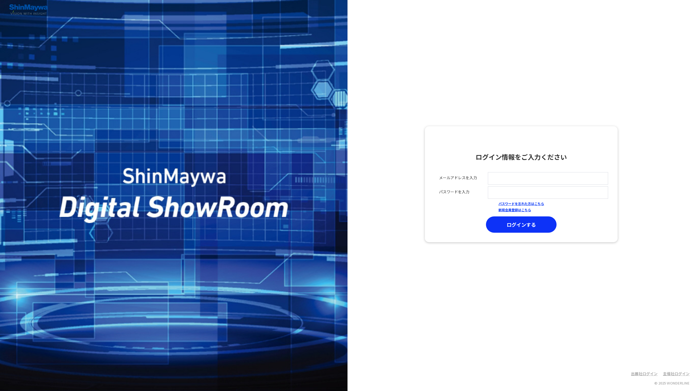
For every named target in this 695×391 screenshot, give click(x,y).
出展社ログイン (644, 373)
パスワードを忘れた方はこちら (521, 203)
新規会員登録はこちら (514, 209)
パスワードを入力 (454, 191)
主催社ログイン (676, 373)
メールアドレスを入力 (458, 177)
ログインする (521, 224)
